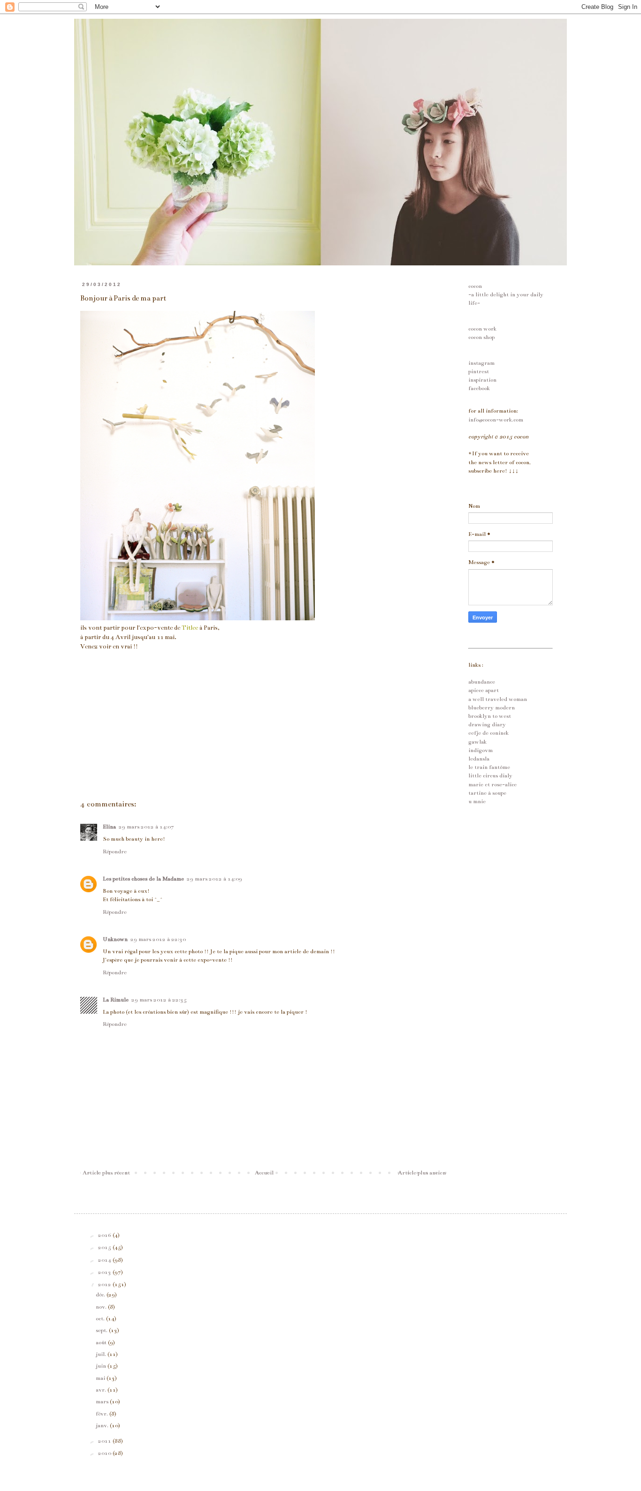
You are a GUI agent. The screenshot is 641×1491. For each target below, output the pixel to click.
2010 (105, 1453)
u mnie (477, 801)
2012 (105, 1284)
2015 (105, 1247)
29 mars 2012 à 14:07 (146, 826)
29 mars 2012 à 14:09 (214, 878)
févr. (102, 1413)
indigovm (480, 750)
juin (101, 1366)
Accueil (264, 1172)
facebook (479, 388)
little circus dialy (490, 775)
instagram (481, 363)
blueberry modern (491, 707)
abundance (481, 681)
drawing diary (487, 724)
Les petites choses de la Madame (143, 878)
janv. (103, 1425)
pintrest (478, 371)
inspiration (482, 380)
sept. (102, 1330)
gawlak (477, 741)
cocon (475, 286)
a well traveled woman (497, 699)
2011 (105, 1441)
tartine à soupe (487, 793)
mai (101, 1378)
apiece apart (483, 690)
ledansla (478, 758)
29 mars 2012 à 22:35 (159, 999)
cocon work (482, 328)
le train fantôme (489, 767)
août (102, 1342)
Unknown (115, 939)
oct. (101, 1318)
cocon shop (481, 337)
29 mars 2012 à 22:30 (158, 939)
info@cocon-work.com (495, 419)
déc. (101, 1294)
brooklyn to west (489, 716)
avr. (101, 1389)
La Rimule (116, 999)
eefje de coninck (488, 733)
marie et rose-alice (492, 784)
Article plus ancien (422, 1172)
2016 (105, 1235)
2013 (105, 1272)
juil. (101, 1354)
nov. (102, 1306)
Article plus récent (106, 1172)
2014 (105, 1260)
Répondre (115, 851)
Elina (109, 826)
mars (103, 1401)
